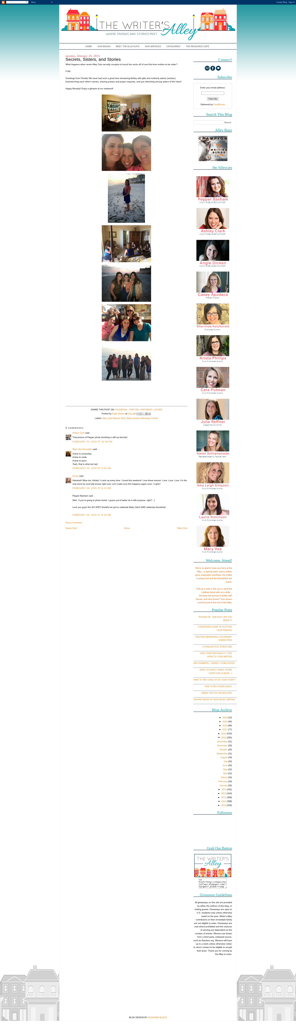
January (224, 785)
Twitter (134, 409)
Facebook (121, 409)
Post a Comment (74, 522)
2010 (224, 805)
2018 (225, 725)
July (226, 761)
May (225, 769)
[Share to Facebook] (146, 413)
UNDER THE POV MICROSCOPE (216, 693)
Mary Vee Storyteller (82, 449)
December (222, 741)
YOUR (219, 630)
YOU (230, 617)
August (224, 757)
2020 (225, 717)
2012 (224, 797)
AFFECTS (211, 656)
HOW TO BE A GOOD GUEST (218, 686)
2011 (224, 801)
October (224, 749)
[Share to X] (143, 413)
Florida (154, 418)
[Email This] (137, 413)
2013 (224, 793)
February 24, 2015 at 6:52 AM (91, 468)
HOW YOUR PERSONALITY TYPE (216, 653)
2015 (224, 737)
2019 (225, 721)
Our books (103, 46)
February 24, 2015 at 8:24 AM (91, 515)
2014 (224, 789)
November (222, 745)
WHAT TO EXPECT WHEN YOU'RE (215, 670)
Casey (75, 476)
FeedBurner (219, 104)
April (225, 773)
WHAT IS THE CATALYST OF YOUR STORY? (214, 680)
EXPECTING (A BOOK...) (220, 673)
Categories (173, 46)
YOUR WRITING (224, 656)
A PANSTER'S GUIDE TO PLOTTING (215, 627)
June (225, 765)
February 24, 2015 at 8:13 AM (91, 488)
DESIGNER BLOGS (157, 1017)
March (224, 777)
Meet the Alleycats (127, 46)
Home (88, 46)
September (222, 753)
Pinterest (147, 409)
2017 (225, 729)
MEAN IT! (227, 620)
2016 (224, 733)
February (223, 781)
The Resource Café (197, 46)
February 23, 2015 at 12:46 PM (92, 441)
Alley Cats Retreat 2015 (113, 418)
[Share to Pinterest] (149, 413)
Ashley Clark (78, 433)
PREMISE (227, 630)
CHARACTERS (225, 640)
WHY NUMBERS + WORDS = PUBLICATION (213, 663)
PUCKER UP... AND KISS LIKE (213, 617)
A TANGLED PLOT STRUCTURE (217, 647)
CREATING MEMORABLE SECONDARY (213, 637)
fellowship (145, 418)
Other (158, 409)
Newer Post (71, 528)
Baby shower (133, 418)
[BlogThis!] (140, 413)
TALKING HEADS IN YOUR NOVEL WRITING (214, 699)
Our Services (153, 46)
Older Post (182, 528)
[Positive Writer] (212, 160)
